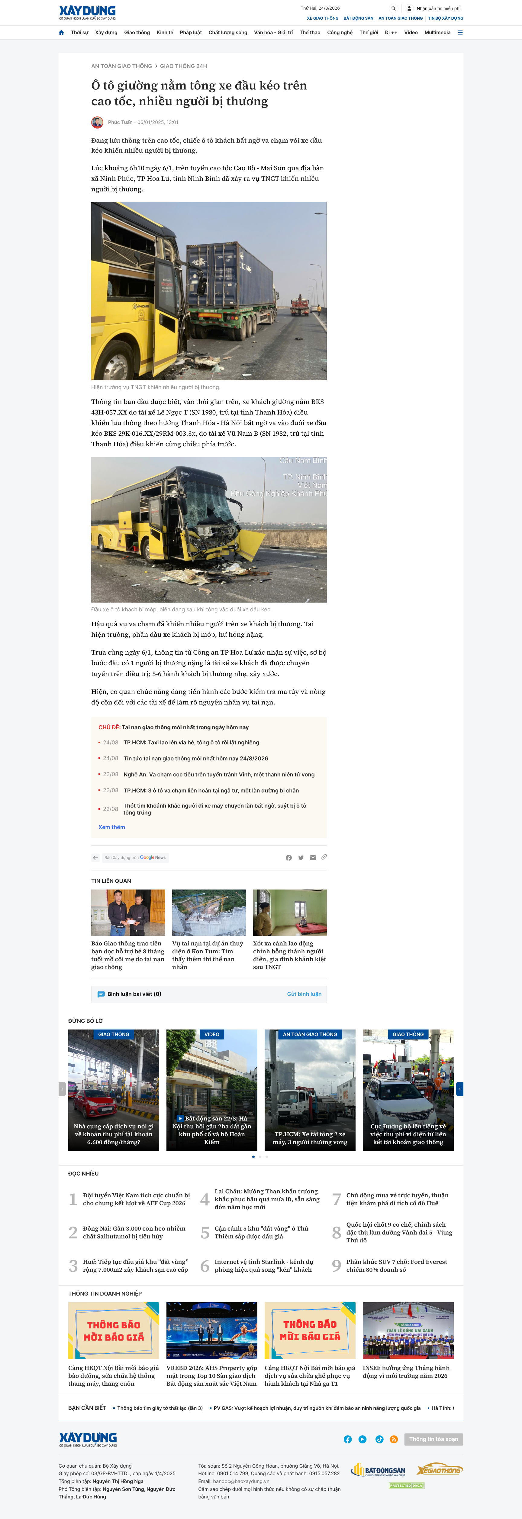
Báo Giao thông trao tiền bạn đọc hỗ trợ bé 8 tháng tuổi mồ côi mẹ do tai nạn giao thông (127, 955)
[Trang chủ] (61, 32)
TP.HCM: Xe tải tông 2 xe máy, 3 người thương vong (310, 1138)
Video (411, 32)
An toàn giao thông (401, 18)
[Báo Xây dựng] (87, 12)
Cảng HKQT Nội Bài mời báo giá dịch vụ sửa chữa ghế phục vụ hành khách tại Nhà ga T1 (310, 1375)
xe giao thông (322, 18)
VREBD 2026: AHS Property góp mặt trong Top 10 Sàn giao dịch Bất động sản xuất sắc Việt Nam (211, 1375)
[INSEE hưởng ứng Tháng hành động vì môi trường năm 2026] (408, 1330)
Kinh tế (165, 32)
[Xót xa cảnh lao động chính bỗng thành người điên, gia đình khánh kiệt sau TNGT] (290, 913)
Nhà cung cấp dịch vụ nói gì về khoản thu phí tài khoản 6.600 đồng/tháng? (114, 1134)
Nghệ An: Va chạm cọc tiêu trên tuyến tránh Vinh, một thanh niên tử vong (219, 775)
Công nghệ (340, 32)
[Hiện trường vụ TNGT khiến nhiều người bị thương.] (209, 291)
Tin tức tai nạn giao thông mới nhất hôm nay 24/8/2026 (196, 759)
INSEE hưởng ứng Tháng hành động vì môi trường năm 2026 (406, 1372)
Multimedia (438, 32)
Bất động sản (359, 18)
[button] (253, 1157)
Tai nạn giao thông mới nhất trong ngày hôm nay (185, 727)
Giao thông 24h (183, 66)
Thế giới (368, 32)
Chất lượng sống (228, 32)
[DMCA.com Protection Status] (406, 1485)
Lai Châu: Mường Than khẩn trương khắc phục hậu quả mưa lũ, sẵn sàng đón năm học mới (267, 1199)
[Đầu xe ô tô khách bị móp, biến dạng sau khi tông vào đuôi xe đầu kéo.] (209, 530)
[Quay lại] (95, 858)
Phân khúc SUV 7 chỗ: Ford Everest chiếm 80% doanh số (396, 1265)
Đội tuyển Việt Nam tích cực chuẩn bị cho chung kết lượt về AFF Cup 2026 (136, 1199)
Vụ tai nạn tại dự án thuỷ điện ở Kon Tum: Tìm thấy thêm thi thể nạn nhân (207, 955)
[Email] (313, 857)
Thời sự (79, 32)
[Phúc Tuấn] (97, 122)
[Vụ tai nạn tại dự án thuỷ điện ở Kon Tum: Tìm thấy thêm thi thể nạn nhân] (209, 913)
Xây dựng (106, 32)
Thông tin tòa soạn (433, 1439)
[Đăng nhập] (409, 8)
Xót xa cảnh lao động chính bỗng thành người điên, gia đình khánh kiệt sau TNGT (289, 955)
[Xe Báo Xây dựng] (439, 1468)
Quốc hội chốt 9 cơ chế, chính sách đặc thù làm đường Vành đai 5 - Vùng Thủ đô (399, 1232)
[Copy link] (324, 857)
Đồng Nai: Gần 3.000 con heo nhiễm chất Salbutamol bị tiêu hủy (134, 1232)
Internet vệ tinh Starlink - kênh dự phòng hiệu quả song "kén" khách (264, 1265)
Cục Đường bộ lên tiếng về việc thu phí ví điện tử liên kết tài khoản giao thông (408, 1134)
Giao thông (137, 32)
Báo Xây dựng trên (122, 857)
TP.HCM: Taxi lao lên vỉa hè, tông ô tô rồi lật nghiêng (191, 743)
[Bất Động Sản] (378, 1470)
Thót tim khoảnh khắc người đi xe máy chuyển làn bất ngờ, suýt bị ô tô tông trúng (215, 809)
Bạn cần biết (87, 1408)
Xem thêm (111, 827)
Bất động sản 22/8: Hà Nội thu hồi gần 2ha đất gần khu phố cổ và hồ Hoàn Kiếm (211, 1130)
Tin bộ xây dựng (445, 18)
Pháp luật (191, 32)
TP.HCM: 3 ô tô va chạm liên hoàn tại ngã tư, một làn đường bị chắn (211, 791)
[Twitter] (300, 857)
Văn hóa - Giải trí (273, 32)
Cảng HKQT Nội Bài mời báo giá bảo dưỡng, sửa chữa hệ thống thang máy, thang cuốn (113, 1375)
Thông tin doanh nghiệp (105, 1294)
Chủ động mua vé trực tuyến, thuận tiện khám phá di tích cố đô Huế (397, 1199)
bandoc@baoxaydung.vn (241, 1481)
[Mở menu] (460, 32)
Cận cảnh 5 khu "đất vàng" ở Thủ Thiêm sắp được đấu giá (261, 1232)
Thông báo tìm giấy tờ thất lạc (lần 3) (160, 1408)
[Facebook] (288, 857)
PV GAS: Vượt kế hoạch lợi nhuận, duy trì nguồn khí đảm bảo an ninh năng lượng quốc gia (317, 1408)
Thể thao (310, 32)
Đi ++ (391, 32)
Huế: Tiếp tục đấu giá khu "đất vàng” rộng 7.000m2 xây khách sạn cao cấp (135, 1265)
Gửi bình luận (304, 994)
